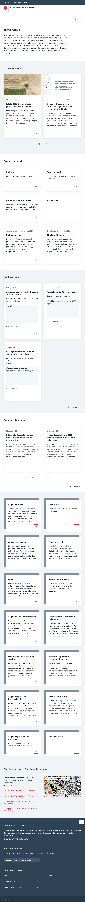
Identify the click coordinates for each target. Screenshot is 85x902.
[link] (22, 515)
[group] (22, 106)
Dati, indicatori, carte (13, 887)
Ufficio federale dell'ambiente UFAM (23, 7)
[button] (39, 144)
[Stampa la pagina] (75, 18)
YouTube (41, 853)
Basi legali (7, 899)
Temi (6, 875)
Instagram (29, 853)
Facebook (10, 853)
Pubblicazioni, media (13, 881)
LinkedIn (52, 853)
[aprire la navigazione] (80, 9)
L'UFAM (49, 875)
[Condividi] (80, 18)
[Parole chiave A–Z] (75, 2)
